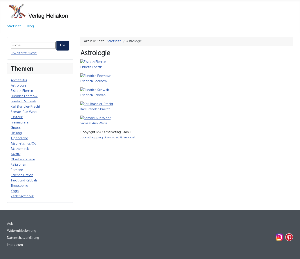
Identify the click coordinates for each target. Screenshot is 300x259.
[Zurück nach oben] (292, 250)
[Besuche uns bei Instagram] (279, 237)
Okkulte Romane (23, 159)
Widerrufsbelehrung (21, 231)
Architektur (19, 80)
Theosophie (19, 186)
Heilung (16, 133)
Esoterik (17, 117)
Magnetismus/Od (23, 144)
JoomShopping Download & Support (108, 137)
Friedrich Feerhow (24, 96)
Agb (10, 224)
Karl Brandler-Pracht (25, 107)
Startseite (14, 26)
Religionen (18, 165)
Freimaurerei (20, 122)
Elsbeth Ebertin (22, 91)
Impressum (15, 245)
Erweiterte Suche (24, 53)
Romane (17, 170)
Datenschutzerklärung (23, 238)
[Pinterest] (289, 237)
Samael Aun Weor (24, 112)
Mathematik (20, 149)
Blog (30, 26)
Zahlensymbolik (22, 196)
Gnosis (15, 128)
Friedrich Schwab (23, 101)
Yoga (15, 191)
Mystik (15, 154)
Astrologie (18, 86)
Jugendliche (19, 138)
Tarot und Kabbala (24, 180)
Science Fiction (22, 175)
